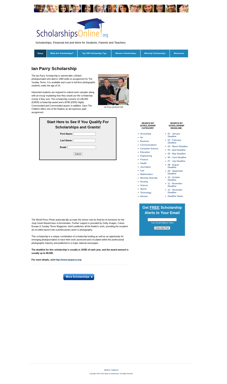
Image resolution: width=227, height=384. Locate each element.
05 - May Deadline (177, 153)
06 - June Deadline (177, 157)
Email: (63, 147)
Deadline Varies (175, 196)
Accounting (145, 133)
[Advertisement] (78, 189)
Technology (145, 192)
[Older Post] (79, 276)
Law (142, 170)
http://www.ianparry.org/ (68, 259)
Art (141, 137)
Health (143, 163)
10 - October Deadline (174, 178)
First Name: (66, 133)
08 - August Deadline (173, 166)
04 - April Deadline (177, 150)
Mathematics (146, 174)
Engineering (146, 156)
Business (144, 141)
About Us (107, 370)
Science (144, 185)
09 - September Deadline (175, 172)
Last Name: (66, 140)
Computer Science (149, 148)
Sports (143, 189)
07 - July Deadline (176, 161)
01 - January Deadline (174, 135)
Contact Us (114, 370)
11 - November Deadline (175, 184)
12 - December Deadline (175, 191)
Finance (144, 159)
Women (144, 196)
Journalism (145, 167)
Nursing (144, 181)
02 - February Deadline (174, 141)
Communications (148, 145)
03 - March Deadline (178, 146)
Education (145, 152)
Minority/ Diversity (149, 178)
